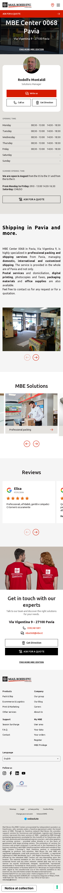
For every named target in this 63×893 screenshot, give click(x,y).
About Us (38, 712)
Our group (39, 696)
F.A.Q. (5, 730)
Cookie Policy (48, 809)
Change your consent (24, 814)
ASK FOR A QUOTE (11, 14)
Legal (22, 809)
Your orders (39, 735)
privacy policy (33, 809)
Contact (6, 735)
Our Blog (38, 702)
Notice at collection (19, 888)
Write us (34, 93)
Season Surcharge (11, 724)
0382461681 (34, 628)
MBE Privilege (40, 745)
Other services (9, 712)
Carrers (37, 707)
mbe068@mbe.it (34, 633)
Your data (38, 730)
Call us (21, 102)
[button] (58, 5)
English (7, 758)
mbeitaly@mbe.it (9, 880)
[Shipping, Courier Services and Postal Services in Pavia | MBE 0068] (17, 5)
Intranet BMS (42, 814)
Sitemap (13, 809)
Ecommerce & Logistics (13, 702)
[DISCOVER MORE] (52, 430)
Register (38, 740)
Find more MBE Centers (31, 49)
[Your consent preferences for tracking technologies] (57, 887)
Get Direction (46, 102)
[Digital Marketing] (31, 819)
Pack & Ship (8, 696)
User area (38, 724)
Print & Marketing (11, 707)
